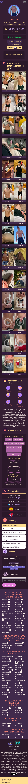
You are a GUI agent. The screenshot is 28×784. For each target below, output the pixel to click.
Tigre (5, 694)
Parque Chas (20, 616)
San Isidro (19, 690)
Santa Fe (5, 715)
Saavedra (19, 623)
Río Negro (18, 712)
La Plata (18, 672)
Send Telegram (15, 504)
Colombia (19, 723)
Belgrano (6, 602)
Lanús (18, 674)
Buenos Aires (7, 656)
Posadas (6, 685)
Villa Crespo (6, 630)
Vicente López (20, 694)
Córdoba (6, 665)
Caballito (19, 602)
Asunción (6, 734)
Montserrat (19, 609)
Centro (5, 643)
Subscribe (8, 585)
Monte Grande (20, 680)
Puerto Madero (20, 618)
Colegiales (19, 604)
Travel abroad (10, 447)
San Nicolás (20, 625)
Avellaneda (6, 659)
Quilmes (18, 685)
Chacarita (6, 604)
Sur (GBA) (6, 648)
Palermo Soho (20, 613)
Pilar (18, 683)
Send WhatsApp (15, 37)
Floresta (6, 609)
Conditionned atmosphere (14, 451)
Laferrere (6, 674)
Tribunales (19, 627)
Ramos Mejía (7, 687)
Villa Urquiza (7, 632)
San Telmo (6, 627)
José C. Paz (6, 672)
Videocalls (18, 447)
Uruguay (19, 726)
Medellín (6, 737)
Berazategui (6, 661)
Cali (17, 734)
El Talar (18, 667)
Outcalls (6, 443)
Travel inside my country (17, 443)
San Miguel (19, 692)
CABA (18, 656)
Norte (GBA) (7, 645)
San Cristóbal (7, 625)
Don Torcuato (7, 667)
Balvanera (19, 599)
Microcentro (20, 643)
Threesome (9, 439)
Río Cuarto (19, 687)
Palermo (19, 611)
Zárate (5, 697)
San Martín (6, 692)
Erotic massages (18, 439)
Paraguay (6, 726)
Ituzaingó (19, 670)
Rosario (5, 690)
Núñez (5, 611)
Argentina (6, 723)
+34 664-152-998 (15, 28)
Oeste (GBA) (20, 645)
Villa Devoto (19, 630)
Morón (5, 683)
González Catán (7, 670)
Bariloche (19, 659)
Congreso (6, 606)
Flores (18, 606)
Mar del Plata (7, 680)
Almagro (6, 599)
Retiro (5, 623)
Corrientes (19, 665)
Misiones (5, 712)
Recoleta (19, 620)
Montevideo (19, 737)
